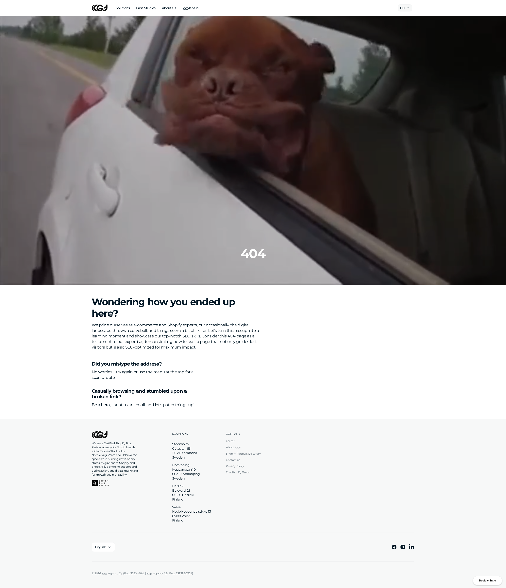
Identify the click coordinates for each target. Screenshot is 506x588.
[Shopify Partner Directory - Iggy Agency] (100, 483)
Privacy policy (235, 466)
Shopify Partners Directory (243, 453)
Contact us (233, 460)
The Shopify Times (238, 472)
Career (230, 441)
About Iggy (233, 447)
